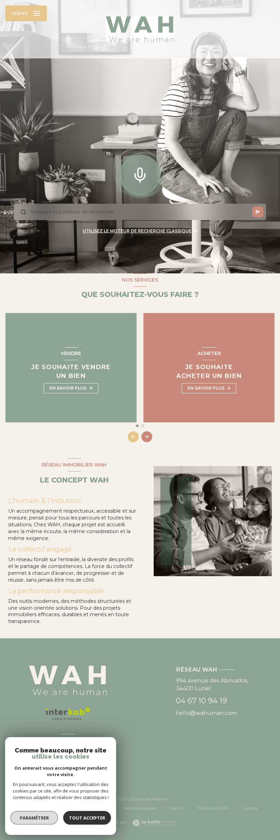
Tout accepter (87, 818)
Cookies (250, 808)
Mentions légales (140, 808)
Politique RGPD (213, 808)
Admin (176, 808)
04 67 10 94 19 (201, 700)
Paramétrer (34, 818)
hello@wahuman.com (206, 713)
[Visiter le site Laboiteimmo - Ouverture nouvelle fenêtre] (151, 822)
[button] (146, 436)
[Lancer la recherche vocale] (140, 173)
